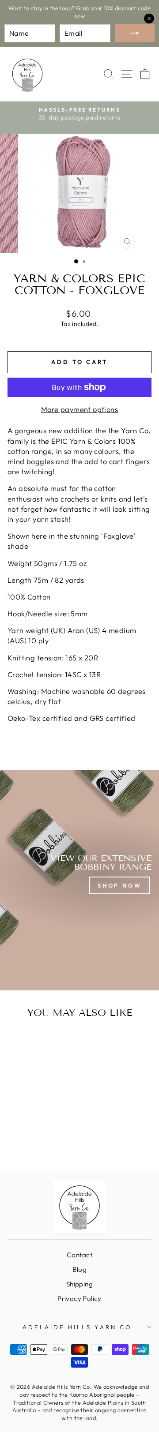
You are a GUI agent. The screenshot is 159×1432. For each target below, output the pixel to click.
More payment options (79, 409)
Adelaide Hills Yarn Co (77, 1327)
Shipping (79, 1284)
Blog (79, 1269)
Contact (79, 1255)
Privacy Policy (79, 1298)
